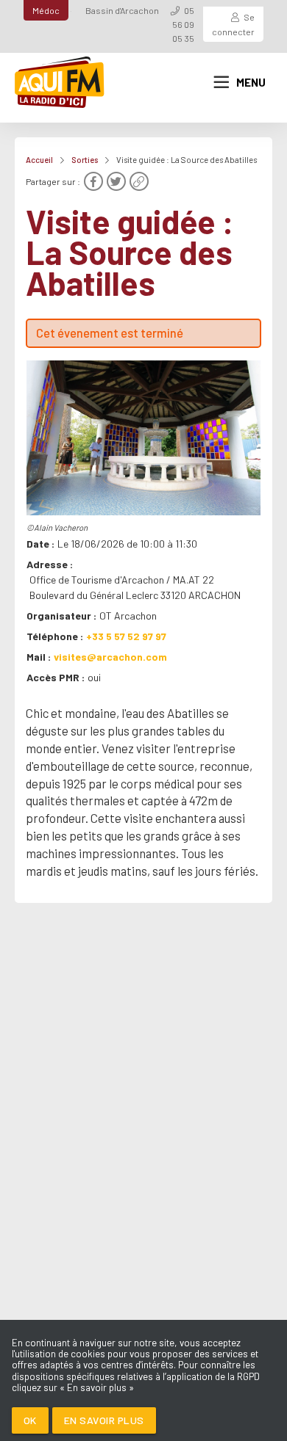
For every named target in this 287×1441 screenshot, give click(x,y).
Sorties (84, 159)
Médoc (46, 10)
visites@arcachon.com (110, 656)
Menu (251, 82)
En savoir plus (104, 1420)
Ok (30, 1420)
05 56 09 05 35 (183, 24)
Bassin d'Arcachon (122, 10)
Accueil (39, 159)
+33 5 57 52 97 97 (126, 636)
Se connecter (233, 24)
